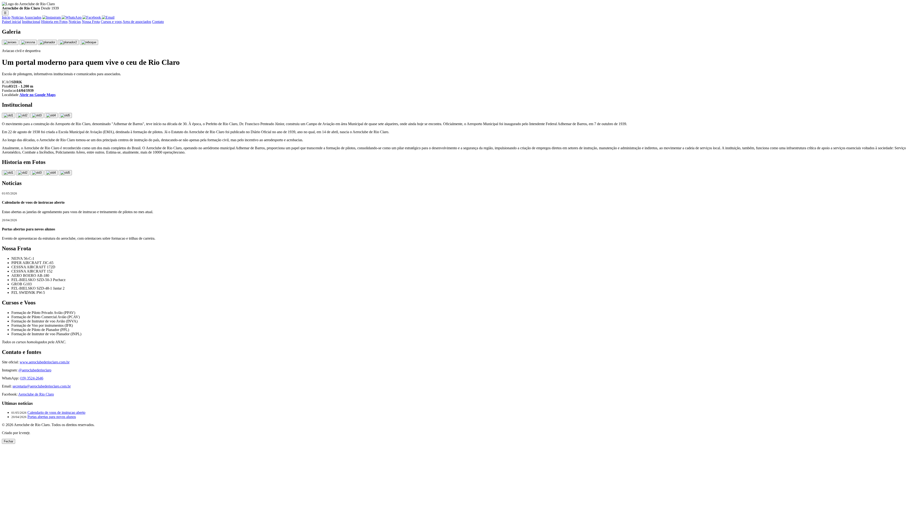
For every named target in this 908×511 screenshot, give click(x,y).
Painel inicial (11, 22)
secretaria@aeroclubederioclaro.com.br (42, 386)
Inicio (6, 17)
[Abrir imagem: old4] (51, 115)
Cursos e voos (111, 22)
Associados (32, 17)
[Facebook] (92, 17)
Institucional (31, 22)
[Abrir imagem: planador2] (68, 42)
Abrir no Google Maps (37, 95)
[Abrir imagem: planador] (47, 42)
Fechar (8, 441)
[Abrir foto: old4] (51, 172)
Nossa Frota (91, 22)
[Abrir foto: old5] (65, 172)
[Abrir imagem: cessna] (28, 42)
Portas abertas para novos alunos (51, 417)
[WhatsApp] (72, 17)
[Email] (108, 17)
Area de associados (136, 22)
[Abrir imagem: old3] (37, 115)
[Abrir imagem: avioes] (10, 42)
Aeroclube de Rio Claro (36, 394)
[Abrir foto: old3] (37, 172)
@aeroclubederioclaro (34, 370)
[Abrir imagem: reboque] (89, 42)
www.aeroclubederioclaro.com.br (45, 362)
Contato (158, 22)
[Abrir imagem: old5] (65, 115)
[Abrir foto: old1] (8, 172)
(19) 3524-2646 (31, 378)
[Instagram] (52, 17)
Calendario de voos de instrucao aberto (56, 412)
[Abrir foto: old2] (22, 172)
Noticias (17, 17)
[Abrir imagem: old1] (8, 115)
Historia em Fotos (54, 22)
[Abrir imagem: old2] (22, 115)
